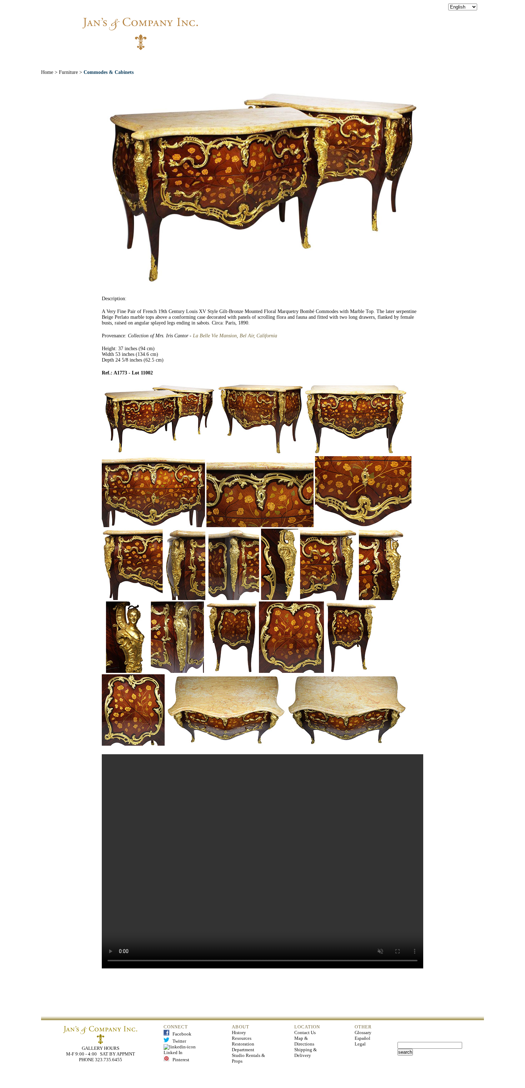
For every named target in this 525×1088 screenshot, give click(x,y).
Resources (241, 1038)
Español (362, 1038)
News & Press (341, 60)
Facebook (180, 1034)
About (160, 60)
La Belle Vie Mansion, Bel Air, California (235, 335)
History (239, 1032)
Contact (388, 60)
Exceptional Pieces (279, 60)
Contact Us (305, 1032)
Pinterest (179, 1059)
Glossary (363, 1032)
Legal (360, 1044)
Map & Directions (304, 1041)
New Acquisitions (210, 60)
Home (127, 60)
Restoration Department (243, 1046)
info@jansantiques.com (359, 27)
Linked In (181, 1049)
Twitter (177, 1041)
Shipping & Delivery (305, 1052)
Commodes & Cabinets (109, 72)
